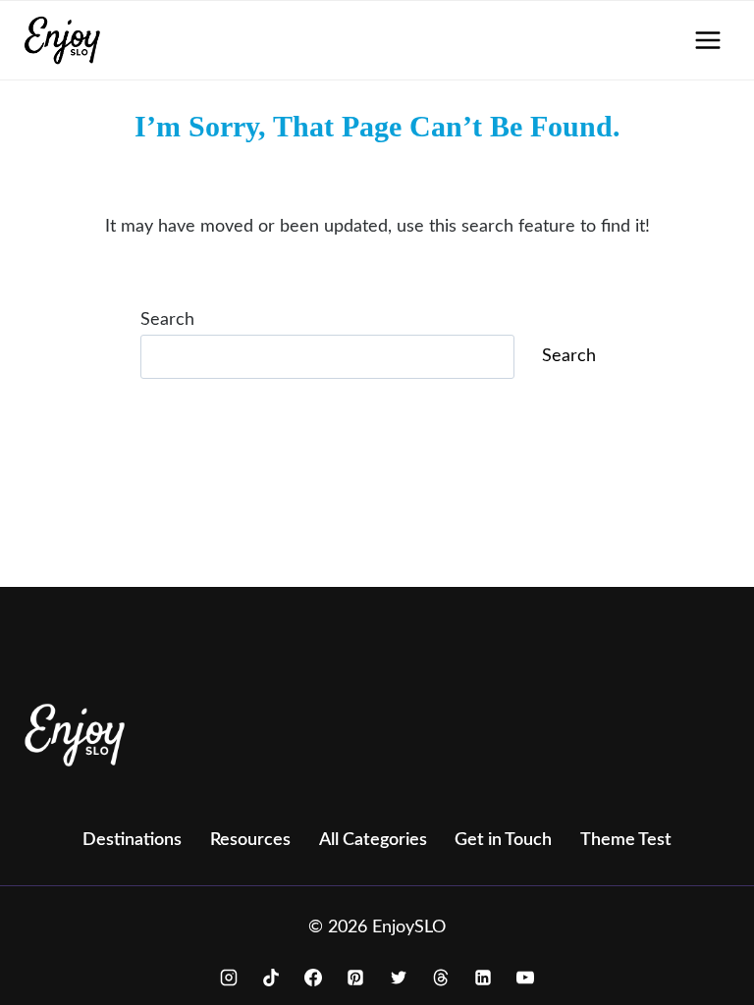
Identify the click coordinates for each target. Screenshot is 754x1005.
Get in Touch (503, 840)
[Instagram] (228, 977)
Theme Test (626, 840)
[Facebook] (313, 977)
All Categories (373, 840)
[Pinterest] (355, 977)
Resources (250, 840)
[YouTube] (525, 977)
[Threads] (440, 977)
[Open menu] (707, 40)
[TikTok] (271, 977)
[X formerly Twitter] (398, 977)
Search (167, 320)
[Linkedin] (483, 977)
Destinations (132, 840)
